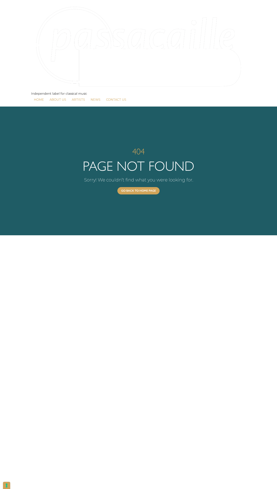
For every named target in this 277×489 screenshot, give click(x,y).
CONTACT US (116, 99)
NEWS (95, 99)
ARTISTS (78, 99)
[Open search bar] (132, 99)
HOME (39, 99)
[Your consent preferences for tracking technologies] (6, 485)
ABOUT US (58, 99)
